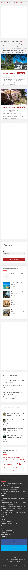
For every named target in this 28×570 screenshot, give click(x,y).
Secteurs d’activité (6, 521)
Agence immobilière (6, 534)
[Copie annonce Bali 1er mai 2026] (6, 276)
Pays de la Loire (14, 464)
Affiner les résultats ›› (14, 259)
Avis (2, 525)
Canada (23, 457)
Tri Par (4, 251)
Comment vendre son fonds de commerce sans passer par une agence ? (13, 422)
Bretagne (16, 457)
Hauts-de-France (16, 459)
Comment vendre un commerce (9, 523)
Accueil (3, 519)
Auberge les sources (16, 76)
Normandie (20, 461)
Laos (5, 461)
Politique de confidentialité (8, 532)
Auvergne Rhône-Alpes (8, 457)
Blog (2, 527)
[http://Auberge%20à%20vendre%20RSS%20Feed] (21, 41)
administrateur (15, 110)
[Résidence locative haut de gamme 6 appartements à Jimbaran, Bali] (6, 303)
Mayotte (16, 461)
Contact (3, 528)
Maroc (12, 461)
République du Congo (10, 470)
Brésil (19, 457)
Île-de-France (20, 470)
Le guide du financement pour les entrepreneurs (13, 506)
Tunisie (16, 470)
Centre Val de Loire (6, 459)
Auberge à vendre (7, 76)
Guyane (11, 459)
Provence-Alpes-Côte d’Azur (12, 467)
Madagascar (9, 461)
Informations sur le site (7, 530)
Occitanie (9, 464)
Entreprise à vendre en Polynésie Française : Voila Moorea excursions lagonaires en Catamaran (13, 392)
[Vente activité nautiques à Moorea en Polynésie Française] (6, 285)
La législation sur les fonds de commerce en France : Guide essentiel (13, 437)
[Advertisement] (14, 22)
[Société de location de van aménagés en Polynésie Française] (6, 294)
